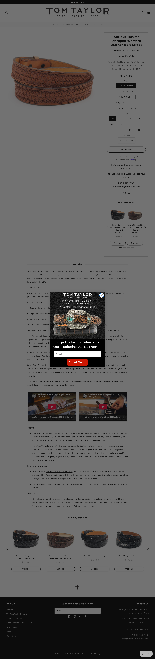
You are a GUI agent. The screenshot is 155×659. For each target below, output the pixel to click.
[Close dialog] (102, 295)
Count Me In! (77, 362)
